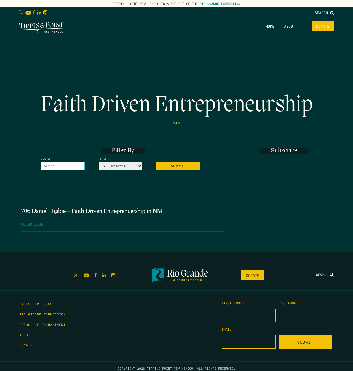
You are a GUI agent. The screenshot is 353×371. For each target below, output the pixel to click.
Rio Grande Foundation (220, 3)
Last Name (289, 303)
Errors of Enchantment (42, 324)
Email (228, 329)
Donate (322, 25)
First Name (233, 303)
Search (322, 12)
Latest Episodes (35, 304)
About (289, 25)
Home (270, 25)
